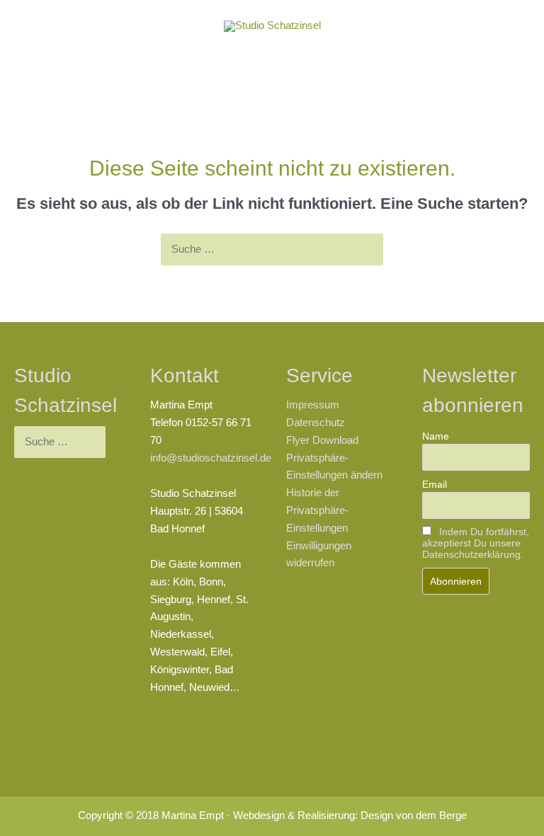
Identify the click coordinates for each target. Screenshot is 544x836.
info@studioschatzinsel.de (210, 458)
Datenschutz (315, 422)
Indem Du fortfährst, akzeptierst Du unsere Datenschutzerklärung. (475, 543)
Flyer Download (322, 440)
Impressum (312, 405)
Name (435, 436)
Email (434, 484)
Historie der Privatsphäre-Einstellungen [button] (317, 510)
